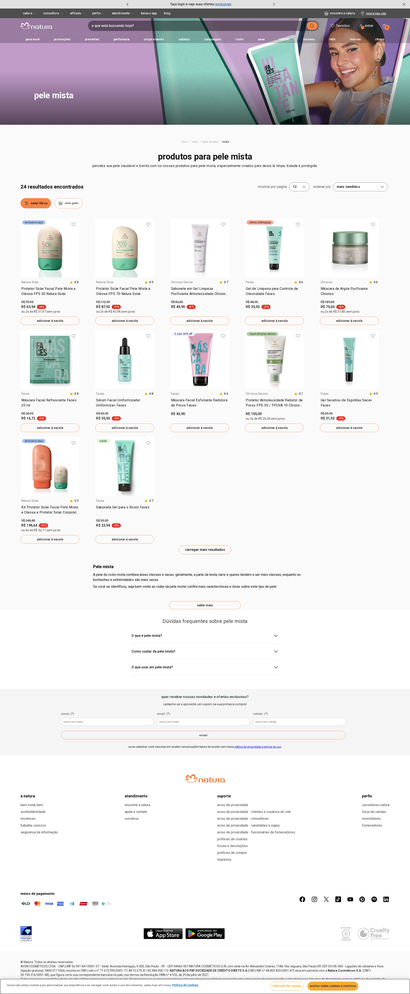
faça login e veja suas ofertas (192, 4)
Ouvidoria (131, 819)
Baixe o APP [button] (149, 13)
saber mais (205, 605)
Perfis (96, 13)
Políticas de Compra (232, 853)
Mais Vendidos (348, 187)
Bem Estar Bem (31, 805)
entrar (367, 26)
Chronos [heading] (326, 282)
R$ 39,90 (327, 413)
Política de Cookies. (185, 985)
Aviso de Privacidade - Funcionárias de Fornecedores (256, 832)
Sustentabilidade (32, 812)
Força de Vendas (374, 812)
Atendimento (121, 13)
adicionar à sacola (50, 320)
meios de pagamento (37, 894)
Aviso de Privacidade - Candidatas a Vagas (248, 825)
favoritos (343, 26)
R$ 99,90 (27, 302)
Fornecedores (372, 825)
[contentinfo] (74, 282)
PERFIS (367, 796)
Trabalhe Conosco (33, 825)
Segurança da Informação (39, 832)
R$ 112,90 (103, 302)
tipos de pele (210, 141)
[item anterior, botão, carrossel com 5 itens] (127, 4)
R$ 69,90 (102, 413)
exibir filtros (39, 203)
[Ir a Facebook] (302, 899)
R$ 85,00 (177, 302)
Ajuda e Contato (136, 812)
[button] (205, 71)
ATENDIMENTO (136, 796)
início (184, 141)
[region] (205, 986)
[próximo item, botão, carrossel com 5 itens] (274, 4)
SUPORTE (224, 796)
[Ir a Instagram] (314, 899)
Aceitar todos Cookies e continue (333, 986)
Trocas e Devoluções (232, 846)
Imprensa (224, 860)
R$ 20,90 (27, 413)
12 (295, 187)
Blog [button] (167, 13)
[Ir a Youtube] (350, 899)
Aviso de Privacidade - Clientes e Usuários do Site (254, 812)
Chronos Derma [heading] (182, 282)
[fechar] (404, 4)
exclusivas (223, 4)
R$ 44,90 (252, 302)
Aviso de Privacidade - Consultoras (243, 819)
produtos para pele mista (205, 157)
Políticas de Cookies (232, 839)
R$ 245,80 (28, 520)
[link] (50, 292)
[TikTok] (338, 899)
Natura (27, 13)
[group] (200, 4)
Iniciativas (27, 819)
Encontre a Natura (342, 13)
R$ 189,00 (328, 302)
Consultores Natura (376, 805)
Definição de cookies (287, 986)
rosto (195, 141)
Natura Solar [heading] (30, 282)
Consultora (51, 13)
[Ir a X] (326, 899)
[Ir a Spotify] (374, 899)
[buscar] (312, 26)
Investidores (371, 819)
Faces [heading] (250, 282)
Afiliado (75, 13)
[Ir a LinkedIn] (386, 899)
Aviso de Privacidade (232, 805)
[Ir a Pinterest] (362, 899)
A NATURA (27, 796)
